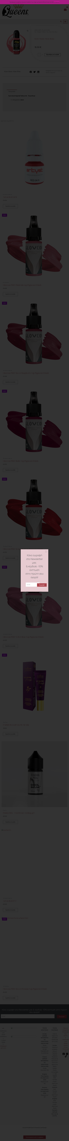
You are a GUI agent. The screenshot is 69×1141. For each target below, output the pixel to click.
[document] (34, 570)
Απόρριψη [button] (56, 2)
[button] (46, 551)
